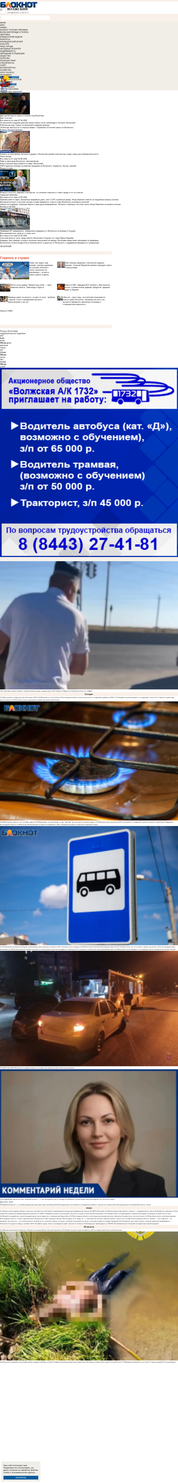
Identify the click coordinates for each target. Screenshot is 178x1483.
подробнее (21, 333)
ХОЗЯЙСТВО (5, 70)
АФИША (3, 27)
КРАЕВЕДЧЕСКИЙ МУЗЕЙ (11, 42)
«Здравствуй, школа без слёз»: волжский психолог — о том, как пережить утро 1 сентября (34, 1199)
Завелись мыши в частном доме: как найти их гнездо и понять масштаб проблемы (75, 1213)
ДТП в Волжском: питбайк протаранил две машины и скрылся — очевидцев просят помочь (123, 1211)
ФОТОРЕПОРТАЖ (7, 68)
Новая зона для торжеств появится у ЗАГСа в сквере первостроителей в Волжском (94, 1230)
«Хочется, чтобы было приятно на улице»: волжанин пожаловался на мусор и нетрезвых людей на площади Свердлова (77, 1221)
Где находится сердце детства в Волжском (18, 697)
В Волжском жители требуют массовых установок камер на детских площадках (39, 949)
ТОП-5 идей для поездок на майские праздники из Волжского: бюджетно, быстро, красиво (38, 166)
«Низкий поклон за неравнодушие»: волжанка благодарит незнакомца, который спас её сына (139, 1213)
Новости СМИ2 (6, 311)
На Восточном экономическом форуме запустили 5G (101, 947)
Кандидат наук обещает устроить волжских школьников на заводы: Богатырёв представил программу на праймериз (49, 240)
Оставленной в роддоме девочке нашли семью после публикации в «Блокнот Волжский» (38, 123)
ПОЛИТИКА (5, 58)
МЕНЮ (3, 23)
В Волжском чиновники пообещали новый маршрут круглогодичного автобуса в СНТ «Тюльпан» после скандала (42, 947)
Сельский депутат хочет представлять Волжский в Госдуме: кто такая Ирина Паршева (37, 238)
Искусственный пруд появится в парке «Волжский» (21, 164)
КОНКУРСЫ (5, 39)
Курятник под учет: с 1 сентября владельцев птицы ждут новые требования (29, 1204)
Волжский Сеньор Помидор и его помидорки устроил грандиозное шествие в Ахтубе (147, 949)
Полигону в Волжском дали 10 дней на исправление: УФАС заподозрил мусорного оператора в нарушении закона (59, 824)
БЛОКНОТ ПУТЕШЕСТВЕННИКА (14, 30)
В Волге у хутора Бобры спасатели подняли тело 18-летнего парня (91, 1199)
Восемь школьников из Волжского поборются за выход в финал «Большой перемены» (33, 1230)
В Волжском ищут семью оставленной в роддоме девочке (25, 125)
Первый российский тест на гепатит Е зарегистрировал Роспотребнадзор (150, 1362)
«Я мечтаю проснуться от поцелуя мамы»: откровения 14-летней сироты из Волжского (36, 127)
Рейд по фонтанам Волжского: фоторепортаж (19, 161)
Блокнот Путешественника (11, 130)
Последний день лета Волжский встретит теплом (134, 1204)
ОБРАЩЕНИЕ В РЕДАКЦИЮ (12, 53)
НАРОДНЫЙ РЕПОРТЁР (10, 49)
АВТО (2, 25)
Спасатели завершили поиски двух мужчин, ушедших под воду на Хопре (28, 1362)
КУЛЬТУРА (4, 44)
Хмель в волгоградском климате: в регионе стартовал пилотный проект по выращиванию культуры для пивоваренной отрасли (46, 1211)
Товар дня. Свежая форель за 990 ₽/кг (100, 1223)
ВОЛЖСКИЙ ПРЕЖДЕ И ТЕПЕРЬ (14, 32)
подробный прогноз (8, 333)
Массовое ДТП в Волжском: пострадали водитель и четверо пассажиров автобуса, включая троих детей (39, 1068)
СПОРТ (3, 65)
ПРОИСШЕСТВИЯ (7, 61)
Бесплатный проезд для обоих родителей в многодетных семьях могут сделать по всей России (89, 1362)
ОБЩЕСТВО (5, 56)
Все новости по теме (9, 120)
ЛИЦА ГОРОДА (6, 46)
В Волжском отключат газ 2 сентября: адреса (19, 822)
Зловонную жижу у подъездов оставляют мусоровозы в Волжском (37, 700)
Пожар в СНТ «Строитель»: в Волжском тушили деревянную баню (91, 949)
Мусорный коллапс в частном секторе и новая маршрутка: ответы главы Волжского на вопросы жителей (44, 202)
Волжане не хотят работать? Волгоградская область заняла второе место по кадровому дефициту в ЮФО (78, 697)
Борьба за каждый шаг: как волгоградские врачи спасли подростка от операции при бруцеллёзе (36, 1216)
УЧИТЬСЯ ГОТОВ (14, 80)
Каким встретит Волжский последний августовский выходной (138, 1223)
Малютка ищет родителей (11, 91)
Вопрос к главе (6, 168)
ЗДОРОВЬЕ (5, 35)
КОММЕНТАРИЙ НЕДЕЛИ (11, 37)
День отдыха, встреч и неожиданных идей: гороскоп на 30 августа (61, 1223)
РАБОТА (15, 77)
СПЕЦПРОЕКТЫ (7, 63)
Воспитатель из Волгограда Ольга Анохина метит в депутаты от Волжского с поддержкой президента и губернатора (49, 243)
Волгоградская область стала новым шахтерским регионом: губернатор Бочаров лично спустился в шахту (109, 1216)
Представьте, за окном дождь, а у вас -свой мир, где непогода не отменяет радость (67, 822)
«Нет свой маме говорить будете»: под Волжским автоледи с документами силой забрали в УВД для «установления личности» (43, 691)
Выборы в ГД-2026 (7, 207)
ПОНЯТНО (21, 1477)
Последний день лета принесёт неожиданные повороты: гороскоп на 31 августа (86, 1204)
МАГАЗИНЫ (13, 89)
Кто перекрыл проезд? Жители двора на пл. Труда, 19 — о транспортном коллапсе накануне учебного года (83, 1218)
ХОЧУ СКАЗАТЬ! (7, 72)
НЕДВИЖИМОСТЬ (8, 51)
